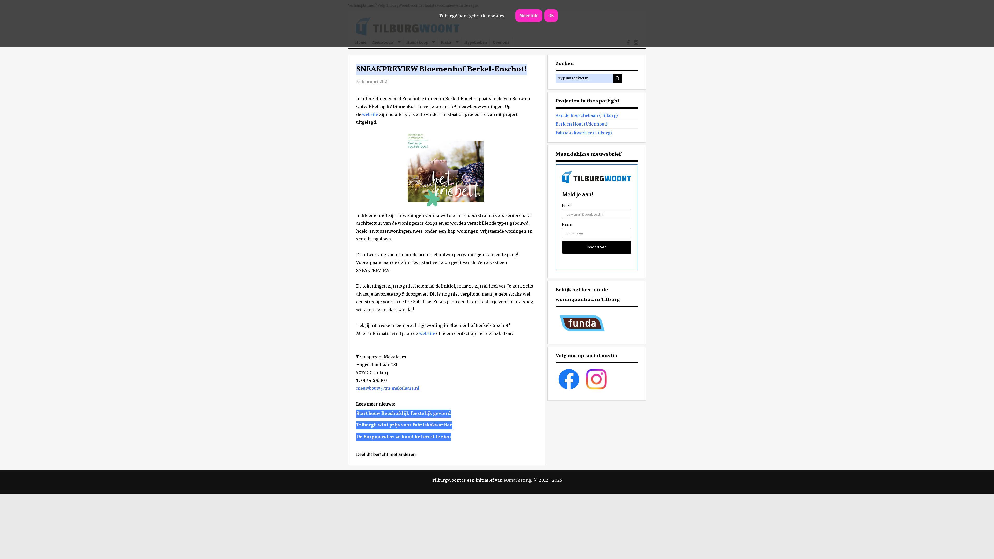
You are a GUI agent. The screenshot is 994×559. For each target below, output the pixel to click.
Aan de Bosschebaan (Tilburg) (587, 115)
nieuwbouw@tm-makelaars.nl (387, 388)
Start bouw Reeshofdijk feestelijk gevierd (403, 413)
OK (551, 15)
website (370, 114)
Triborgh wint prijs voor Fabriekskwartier (404, 425)
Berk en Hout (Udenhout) (582, 124)
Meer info (528, 15)
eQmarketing (517, 480)
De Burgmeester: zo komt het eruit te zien (403, 437)
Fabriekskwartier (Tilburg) (584, 132)
